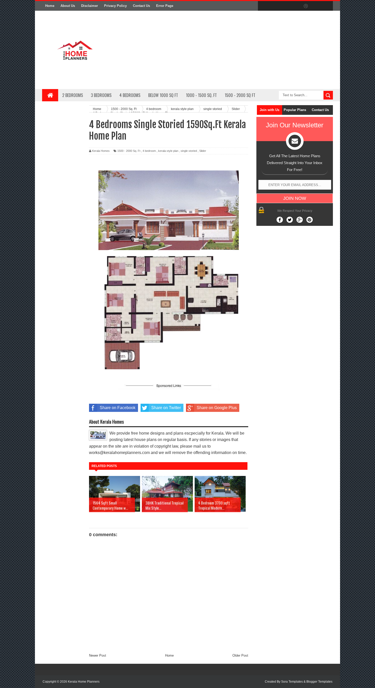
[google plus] (327, 6)
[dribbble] (306, 6)
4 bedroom (149, 150)
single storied (189, 150)
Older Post (240, 655)
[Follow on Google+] (299, 219)
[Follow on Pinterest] (309, 219)
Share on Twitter (166, 408)
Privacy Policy (115, 6)
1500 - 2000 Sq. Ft (128, 150)
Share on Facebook (117, 408)
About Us (67, 6)
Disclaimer (89, 6)
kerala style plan (168, 150)
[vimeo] (284, 6)
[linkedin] (316, 6)
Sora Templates (292, 681)
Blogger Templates (319, 681)
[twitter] (274, 6)
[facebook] (263, 6)
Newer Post (97, 655)
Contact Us (141, 6)
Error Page (164, 6)
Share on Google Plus (217, 408)
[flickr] (295, 6)
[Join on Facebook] (279, 219)
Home (49, 6)
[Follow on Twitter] (289, 219)
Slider (202, 150)
